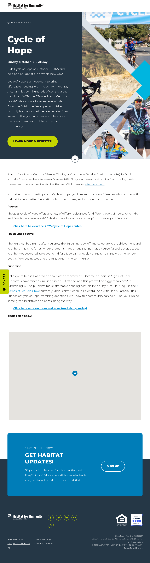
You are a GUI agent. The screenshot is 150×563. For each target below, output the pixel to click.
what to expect (94, 184)
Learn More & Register (32, 141)
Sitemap (139, 548)
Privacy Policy (129, 548)
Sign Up (113, 466)
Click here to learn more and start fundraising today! (50, 308)
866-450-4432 (15, 539)
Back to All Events (21, 22)
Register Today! (19, 316)
